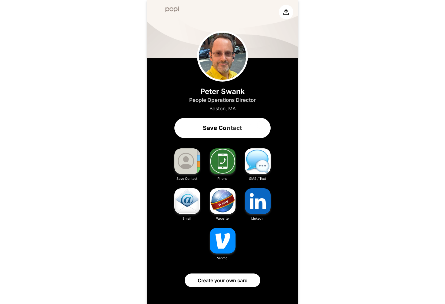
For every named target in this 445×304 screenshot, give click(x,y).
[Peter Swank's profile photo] (222, 56)
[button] (187, 165)
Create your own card (223, 280)
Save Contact (222, 128)
